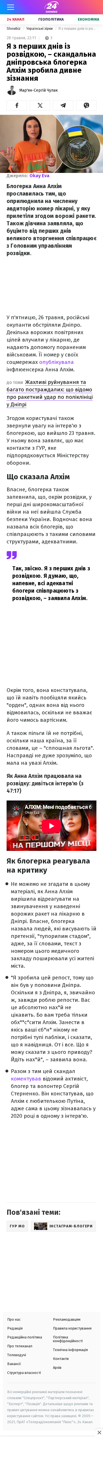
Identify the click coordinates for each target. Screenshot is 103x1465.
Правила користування (72, 1328)
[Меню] (10, 7)
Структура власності (24, 1373)
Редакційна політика (24, 1337)
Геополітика (51, 19)
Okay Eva (39, 175)
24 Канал (15, 19)
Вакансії (14, 1364)
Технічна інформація (70, 1350)
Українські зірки (40, 28)
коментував (26, 1078)
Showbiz (14, 28)
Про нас (14, 1319)
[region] (51, 1451)
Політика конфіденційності (68, 1339)
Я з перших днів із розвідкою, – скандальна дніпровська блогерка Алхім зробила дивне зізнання (77, 28)
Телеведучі (16, 1355)
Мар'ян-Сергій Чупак (38, 90)
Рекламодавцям (66, 1319)
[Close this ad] (99, 1432)
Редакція (15, 1328)
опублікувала (56, 362)
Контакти (61, 1358)
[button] (17, 105)
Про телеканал (19, 1346)
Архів (57, 1367)
